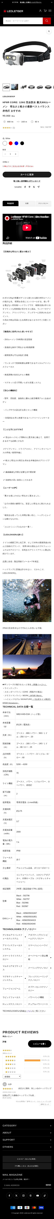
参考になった (45, 1104)
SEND (48, 1185)
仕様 (27, 203)
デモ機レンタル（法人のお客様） (27, 1166)
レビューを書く (39, 1044)
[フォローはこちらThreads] (30, 1195)
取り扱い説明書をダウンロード (27, 181)
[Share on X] (34, 187)
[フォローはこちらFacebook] (9, 1195)
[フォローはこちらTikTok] (44, 1195)
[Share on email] (38, 187)
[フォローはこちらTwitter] (16, 1195)
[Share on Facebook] (25, 187)
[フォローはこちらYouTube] (37, 1195)
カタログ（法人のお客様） (27, 1159)
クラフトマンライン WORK (24, 695)
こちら (29, 1011)
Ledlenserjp (9, 96)
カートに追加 (27, 174)
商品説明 (10, 203)
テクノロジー (43, 203)
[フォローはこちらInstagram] (23, 1195)
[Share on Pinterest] (29, 187)
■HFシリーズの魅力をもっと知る (25, 684)
